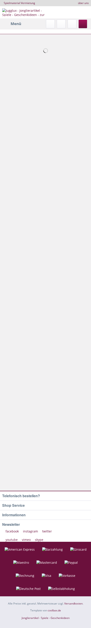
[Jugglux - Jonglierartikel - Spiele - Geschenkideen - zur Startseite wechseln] (24, 12)
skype (38, 540)
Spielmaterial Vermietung (19, 3)
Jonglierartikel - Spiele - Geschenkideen (46, 618)
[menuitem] (11, 23)
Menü (16, 23)
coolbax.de (54, 610)
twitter (46, 531)
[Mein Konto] (72, 24)
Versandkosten (73, 603)
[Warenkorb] (82, 24)
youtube (12, 540)
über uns (83, 3)
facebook (12, 531)
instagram (30, 531)
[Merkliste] (61, 24)
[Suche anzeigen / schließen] (50, 24)
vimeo (26, 540)
